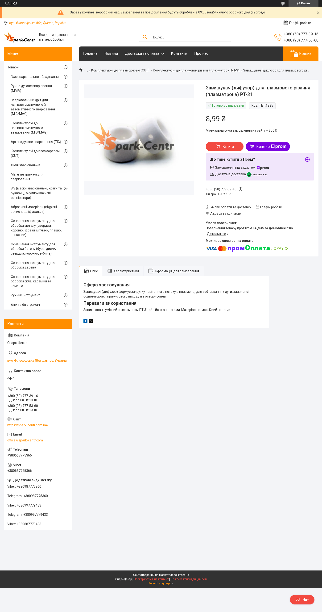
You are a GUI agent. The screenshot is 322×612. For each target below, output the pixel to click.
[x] (91, 321)
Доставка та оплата (142, 53)
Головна (90, 53)
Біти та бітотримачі (26, 304)
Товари (13, 67)
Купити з (263, 146)
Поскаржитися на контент (151, 579)
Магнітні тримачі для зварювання (27, 176)
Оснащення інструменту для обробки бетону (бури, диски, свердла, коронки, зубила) (33, 248)
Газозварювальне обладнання (35, 77)
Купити (228, 146)
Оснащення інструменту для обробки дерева (33, 265)
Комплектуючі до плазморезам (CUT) (120, 70)
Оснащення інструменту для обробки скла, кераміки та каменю (33, 281)
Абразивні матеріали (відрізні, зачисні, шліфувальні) (34, 209)
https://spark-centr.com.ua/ (27, 425)
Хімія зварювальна (26, 165)
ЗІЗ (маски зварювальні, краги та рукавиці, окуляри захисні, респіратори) (36, 192)
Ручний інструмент (25, 295)
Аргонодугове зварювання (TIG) (36, 142)
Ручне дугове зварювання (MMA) (31, 88)
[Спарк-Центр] (20, 37)
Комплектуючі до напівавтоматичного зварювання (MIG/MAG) (29, 127)
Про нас (201, 53)
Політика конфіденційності (189, 579)
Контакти (179, 53)
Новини (111, 53)
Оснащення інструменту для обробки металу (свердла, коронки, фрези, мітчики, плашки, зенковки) (36, 228)
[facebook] (85, 321)
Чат (306, 600)
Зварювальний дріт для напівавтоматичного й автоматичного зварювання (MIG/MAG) (33, 107)
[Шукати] (145, 37)
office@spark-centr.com (25, 440)
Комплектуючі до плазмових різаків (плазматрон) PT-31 (196, 70)
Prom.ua (183, 575)
